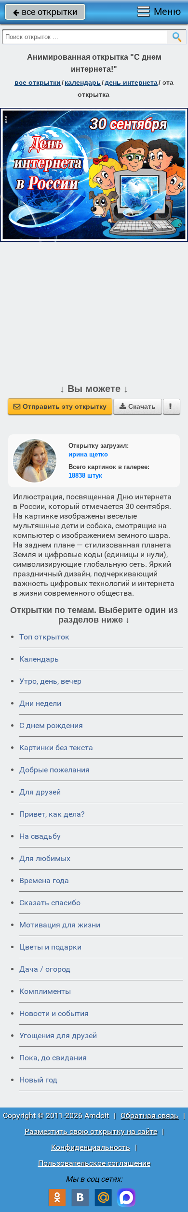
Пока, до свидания (53, 1057)
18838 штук (85, 475)
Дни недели (40, 703)
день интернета (131, 82)
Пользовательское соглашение (94, 1163)
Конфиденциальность (90, 1147)
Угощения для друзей (58, 1035)
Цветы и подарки (50, 946)
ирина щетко (88, 454)
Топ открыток (44, 636)
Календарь (83, 82)
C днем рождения (51, 725)
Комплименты (45, 991)
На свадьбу (40, 836)
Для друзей (40, 791)
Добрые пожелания (54, 769)
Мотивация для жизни (59, 924)
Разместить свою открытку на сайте (91, 1131)
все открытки (45, 12)
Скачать (138, 406)
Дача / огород (44, 969)
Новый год (38, 1079)
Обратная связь (149, 1115)
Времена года (44, 880)
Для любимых (44, 858)
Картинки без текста (56, 747)
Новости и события (54, 1013)
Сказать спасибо (50, 902)
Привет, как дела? (52, 814)
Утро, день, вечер (50, 681)
